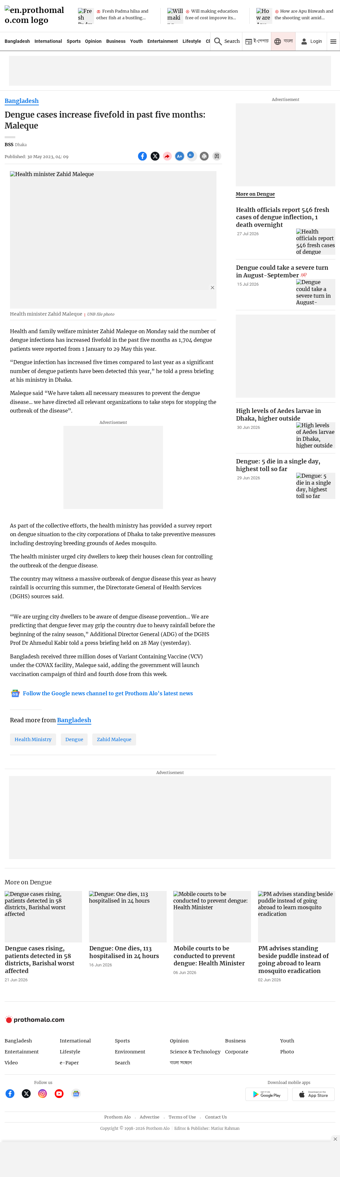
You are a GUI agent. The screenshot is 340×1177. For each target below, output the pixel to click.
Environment (130, 1052)
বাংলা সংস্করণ (181, 1063)
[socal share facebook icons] (143, 160)
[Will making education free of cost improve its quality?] (175, 16)
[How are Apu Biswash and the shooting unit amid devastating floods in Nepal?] (264, 16)
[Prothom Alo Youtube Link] (62, 1094)
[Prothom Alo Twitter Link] (29, 1094)
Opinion (93, 41)
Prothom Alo (117, 1117)
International (48, 41)
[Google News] (76, 1094)
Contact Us (216, 1117)
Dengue (74, 739)
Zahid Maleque (114, 739)
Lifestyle (192, 41)
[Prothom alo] (36, 16)
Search (122, 1063)
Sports (74, 41)
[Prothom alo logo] (34, 1022)
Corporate (236, 1052)
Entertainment (162, 41)
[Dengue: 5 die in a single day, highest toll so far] (315, 486)
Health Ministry (33, 739)
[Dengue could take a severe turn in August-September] (315, 292)
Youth (136, 41)
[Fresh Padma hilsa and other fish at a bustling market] (86, 16)
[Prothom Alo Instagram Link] (45, 1094)
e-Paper (69, 1063)
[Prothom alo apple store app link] (313, 1095)
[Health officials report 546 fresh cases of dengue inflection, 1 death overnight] (315, 242)
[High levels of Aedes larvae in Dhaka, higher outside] (315, 435)
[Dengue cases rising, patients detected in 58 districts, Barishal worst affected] (43, 917)
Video (11, 1063)
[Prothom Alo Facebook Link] (13, 1094)
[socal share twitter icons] (156, 160)
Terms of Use (182, 1117)
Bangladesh (17, 41)
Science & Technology (195, 1052)
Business (116, 41)
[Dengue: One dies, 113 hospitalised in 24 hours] (128, 917)
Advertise (149, 1117)
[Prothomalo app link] (266, 1095)
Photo (287, 1052)
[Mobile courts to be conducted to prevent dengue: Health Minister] (212, 917)
